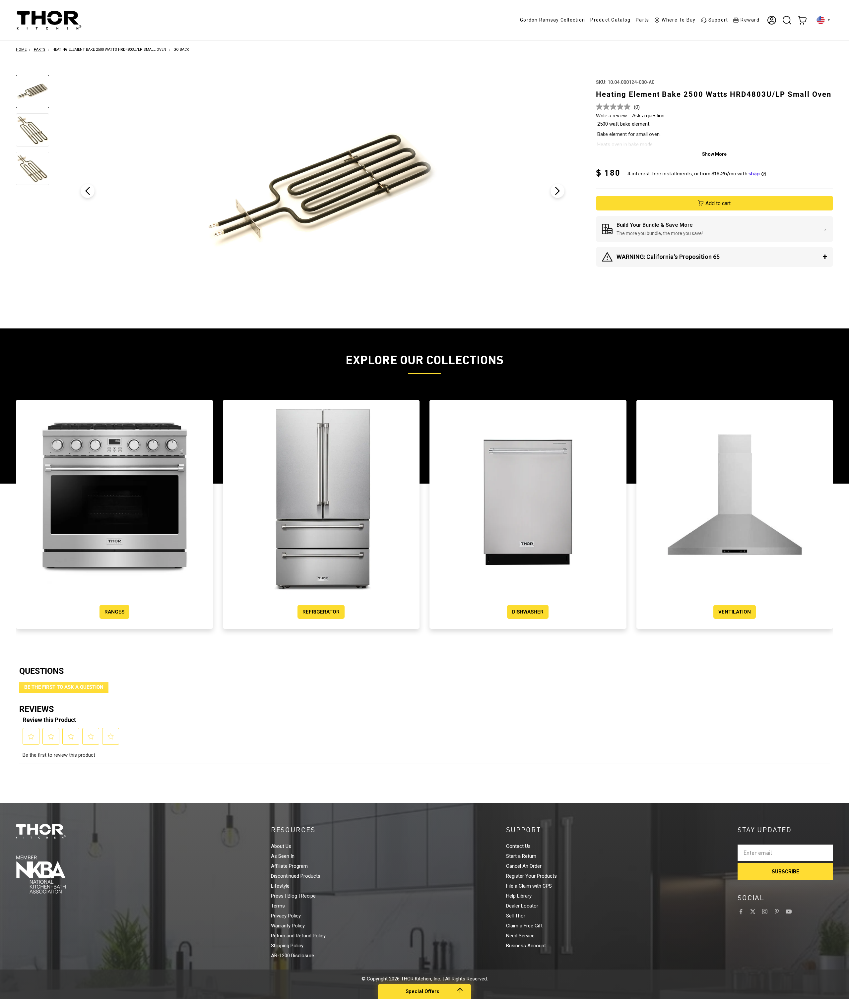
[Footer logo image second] (53, 874)
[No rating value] (615, 106)
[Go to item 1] (32, 91)
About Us (281, 846)
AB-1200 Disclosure (292, 956)
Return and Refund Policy (298, 936)
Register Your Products (531, 876)
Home (21, 49)
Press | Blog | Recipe (293, 896)
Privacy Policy (286, 916)
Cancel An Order (524, 866)
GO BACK (181, 49)
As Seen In (282, 856)
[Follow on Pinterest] (776, 911)
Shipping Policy (287, 946)
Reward (750, 20)
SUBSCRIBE (785, 871)
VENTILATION (734, 612)
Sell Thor (515, 916)
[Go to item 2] (32, 130)
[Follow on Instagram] (764, 911)
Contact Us (518, 846)
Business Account (526, 946)
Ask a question (648, 115)
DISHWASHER (528, 612)
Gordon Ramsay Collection (552, 20)
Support (718, 20)
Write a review (611, 115)
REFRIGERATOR (321, 612)
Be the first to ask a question (63, 687)
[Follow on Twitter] (753, 911)
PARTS (39, 49)
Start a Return (521, 856)
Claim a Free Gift (524, 926)
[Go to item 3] (32, 168)
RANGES (114, 612)
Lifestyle (280, 886)
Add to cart (718, 203)
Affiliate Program (289, 866)
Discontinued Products (295, 876)
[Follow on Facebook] (741, 911)
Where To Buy (678, 20)
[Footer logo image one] (53, 831)
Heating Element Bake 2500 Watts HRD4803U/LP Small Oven (109, 49)
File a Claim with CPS (529, 886)
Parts (642, 20)
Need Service (520, 936)
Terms (278, 906)
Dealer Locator (522, 906)
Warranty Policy (288, 926)
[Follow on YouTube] (788, 911)
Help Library (519, 896)
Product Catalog (610, 20)
